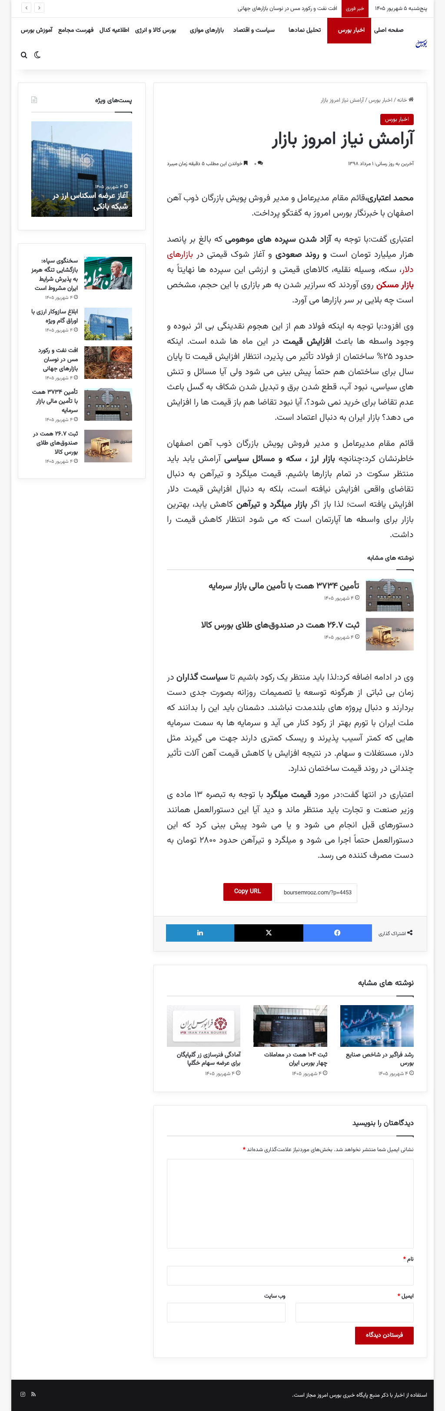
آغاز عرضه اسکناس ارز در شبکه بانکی (90, 201)
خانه (402, 100)
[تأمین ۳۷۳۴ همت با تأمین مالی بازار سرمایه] (390, 595)
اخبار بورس (351, 30)
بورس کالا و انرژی (155, 30)
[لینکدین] (200, 933)
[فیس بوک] (337, 933)
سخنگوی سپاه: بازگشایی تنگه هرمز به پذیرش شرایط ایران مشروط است (54, 274)
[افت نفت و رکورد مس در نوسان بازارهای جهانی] (108, 362)
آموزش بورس (36, 30)
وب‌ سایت (275, 1296)
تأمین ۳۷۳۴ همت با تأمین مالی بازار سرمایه (285, 8)
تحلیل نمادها (305, 30)
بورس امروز (329, 1395)
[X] (268, 933)
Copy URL (247, 891)
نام (408, 1259)
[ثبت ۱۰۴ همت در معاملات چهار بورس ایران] (290, 1026)
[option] (81, 169)
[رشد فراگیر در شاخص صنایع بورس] (377, 1026)
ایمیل (406, 1296)
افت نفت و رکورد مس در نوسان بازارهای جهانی (58, 360)
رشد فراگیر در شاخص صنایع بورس (380, 1059)
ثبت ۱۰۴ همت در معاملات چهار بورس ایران (295, 1059)
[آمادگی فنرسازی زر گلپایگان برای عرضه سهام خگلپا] (204, 1026)
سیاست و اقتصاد (254, 30)
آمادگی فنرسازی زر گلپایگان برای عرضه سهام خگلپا (208, 1059)
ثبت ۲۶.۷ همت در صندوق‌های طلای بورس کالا (280, 625)
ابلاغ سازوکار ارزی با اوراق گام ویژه (54, 316)
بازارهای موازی (207, 30)
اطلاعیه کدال (114, 30)
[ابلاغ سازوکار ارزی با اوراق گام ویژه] (108, 324)
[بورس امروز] (421, 43)
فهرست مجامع (75, 30)
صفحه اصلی (389, 30)
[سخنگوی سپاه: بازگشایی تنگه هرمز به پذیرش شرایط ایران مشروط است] (108, 273)
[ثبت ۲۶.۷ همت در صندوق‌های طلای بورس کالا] (390, 634)
